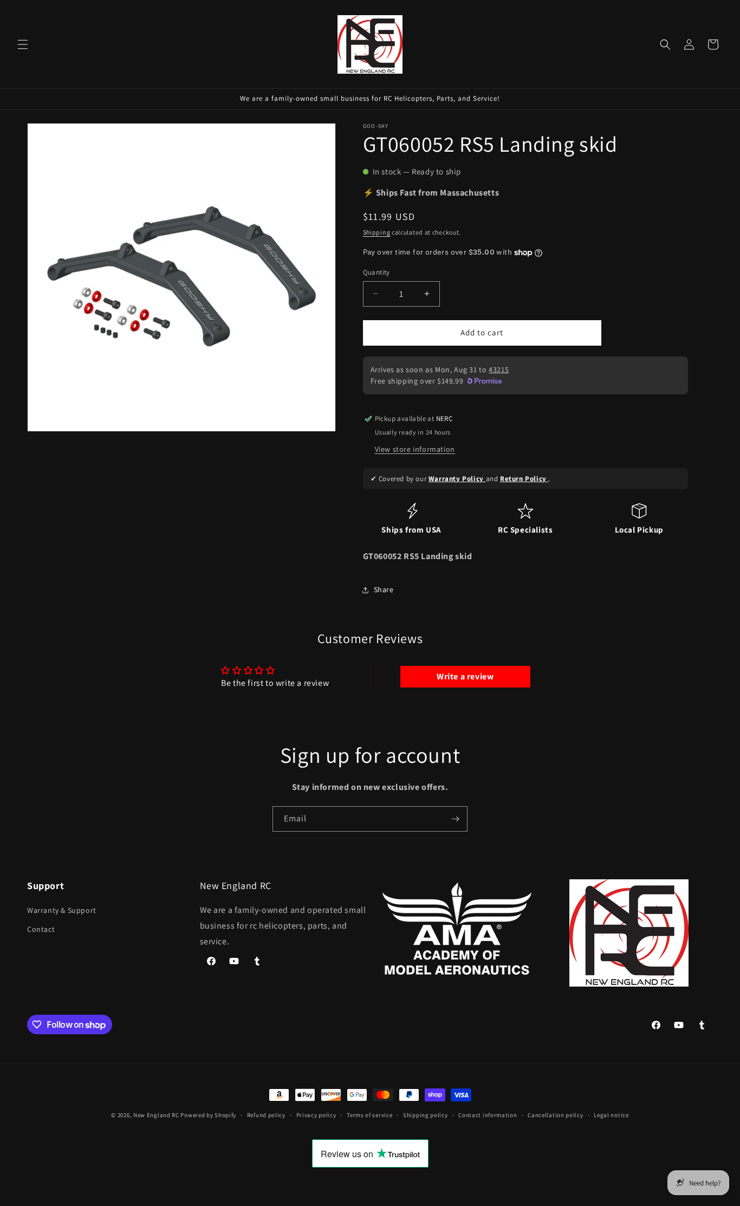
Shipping (377, 232)
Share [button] (384, 589)
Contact (41, 930)
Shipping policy (425, 1115)
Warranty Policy (457, 478)
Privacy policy (316, 1115)
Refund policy (266, 1115)
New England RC (156, 1115)
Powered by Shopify (208, 1115)
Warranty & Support (61, 910)
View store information (415, 449)
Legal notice (611, 1115)
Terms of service (369, 1115)
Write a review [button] (465, 676)
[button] (23, 44)
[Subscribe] (455, 819)
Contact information (487, 1115)
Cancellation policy (555, 1115)
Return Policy (524, 478)
